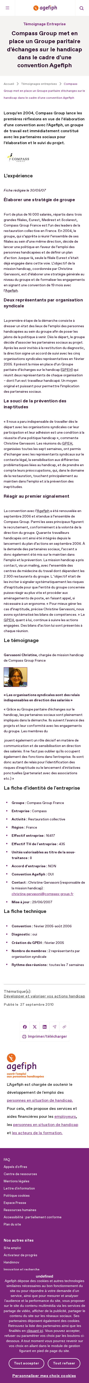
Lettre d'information (19, 1188)
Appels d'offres (15, 1167)
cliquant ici (35, 1331)
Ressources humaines (20, 1210)
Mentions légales (16, 1181)
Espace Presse (15, 1203)
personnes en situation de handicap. (40, 1100)
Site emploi (12, 1248)
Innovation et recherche (22, 1269)
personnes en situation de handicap (45, 1124)
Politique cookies (17, 1195)
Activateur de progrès (20, 1255)
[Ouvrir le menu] (7, 8)
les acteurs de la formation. (37, 1132)
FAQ (7, 1159)
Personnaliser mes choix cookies (44, 1376)
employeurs (65, 1116)
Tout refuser (64, 1363)
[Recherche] (81, 7)
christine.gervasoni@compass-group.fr (42, 894)
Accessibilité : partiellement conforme (33, 1217)
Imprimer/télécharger (47, 1036)
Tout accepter (26, 1363)
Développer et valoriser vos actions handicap (44, 996)
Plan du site (12, 1224)
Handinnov (11, 1262)
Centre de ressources (20, 1174)
